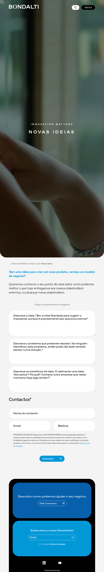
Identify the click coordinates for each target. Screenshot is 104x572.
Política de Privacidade (57, 544)
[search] (75, 7)
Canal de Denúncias (52, 570)
